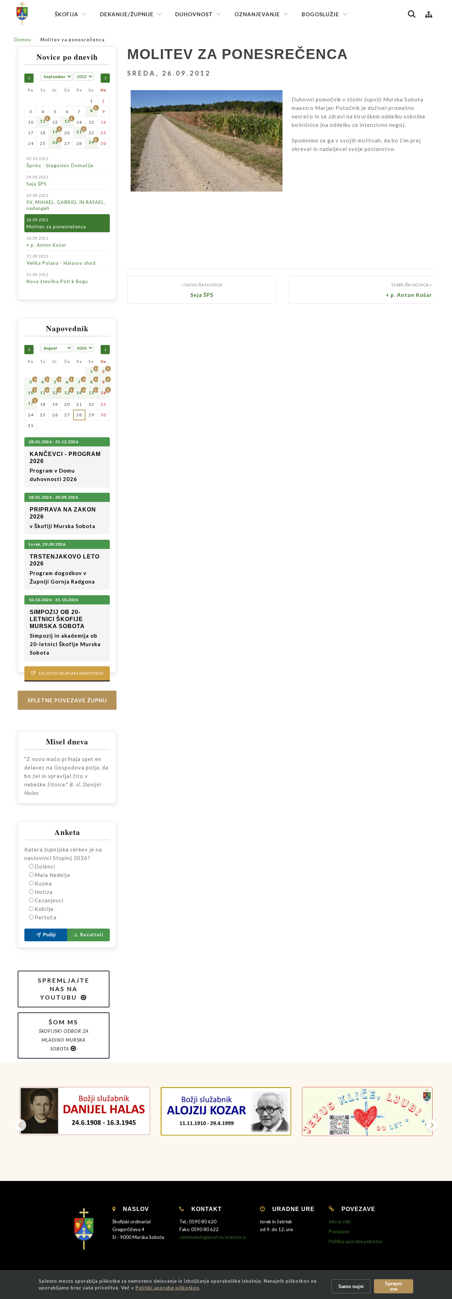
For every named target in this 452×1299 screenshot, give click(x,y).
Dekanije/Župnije (127, 14)
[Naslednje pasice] (432, 1125)
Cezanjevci (49, 900)
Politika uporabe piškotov (355, 1241)
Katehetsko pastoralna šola (269, 84)
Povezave (339, 1231)
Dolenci (45, 866)
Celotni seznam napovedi (67, 673)
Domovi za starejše (259, 258)
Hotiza (44, 892)
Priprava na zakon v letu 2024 (270, 119)
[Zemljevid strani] (428, 14)
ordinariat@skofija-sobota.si (212, 1237)
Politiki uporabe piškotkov (167, 1288)
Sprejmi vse (393, 1286)
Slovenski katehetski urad (267, 58)
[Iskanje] (412, 14)
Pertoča (45, 917)
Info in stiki (340, 1221)
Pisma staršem (254, 71)
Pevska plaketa (322, 91)
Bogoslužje (320, 14)
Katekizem (250, 46)
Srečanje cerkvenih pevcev (335, 104)
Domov (22, 39)
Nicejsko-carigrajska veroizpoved (215, 70)
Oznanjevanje (257, 14)
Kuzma (43, 883)
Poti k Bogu (251, 143)
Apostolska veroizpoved (206, 57)
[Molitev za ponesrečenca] (206, 150)
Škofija (66, 14)
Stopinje (247, 155)
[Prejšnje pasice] (20, 1125)
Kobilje (44, 909)
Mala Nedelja (52, 875)
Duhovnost (194, 14)
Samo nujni (351, 1286)
